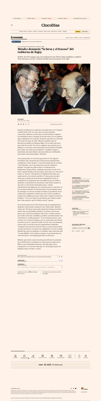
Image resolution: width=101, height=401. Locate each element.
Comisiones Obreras (24, 267)
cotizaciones (69, 357)
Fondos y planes (46, 31)
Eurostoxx (78, 231)
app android (86, 357)
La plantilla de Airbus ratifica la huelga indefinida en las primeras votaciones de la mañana (81, 187)
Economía (35, 31)
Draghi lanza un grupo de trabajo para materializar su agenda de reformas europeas (80, 198)
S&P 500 (29, 18)
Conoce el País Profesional (50, 364)
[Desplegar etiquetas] (62, 267)
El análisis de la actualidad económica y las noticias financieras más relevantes (35, 256)
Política (80, 37)
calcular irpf (15, 357)
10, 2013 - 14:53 (25, 120)
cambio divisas (51, 357)
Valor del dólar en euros (78, 18)
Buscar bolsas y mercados (78, 224)
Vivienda (67, 37)
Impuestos (76, 37)
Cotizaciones (40, 31)
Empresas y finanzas (23, 31)
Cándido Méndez (50, 267)
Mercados (30, 31)
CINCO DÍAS (21, 119)
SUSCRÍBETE (78, 31)
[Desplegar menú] (12, 25)
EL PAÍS (64, 31)
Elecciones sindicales (42, 267)
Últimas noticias (54, 31)
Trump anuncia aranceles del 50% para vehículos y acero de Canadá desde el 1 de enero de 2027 (81, 192)
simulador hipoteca (24, 357)
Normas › (61, 260)
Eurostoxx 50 (60, 18)
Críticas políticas (33, 267)
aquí (46, 273)
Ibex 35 (15, 18)
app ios (79, 357)
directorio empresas (61, 357)
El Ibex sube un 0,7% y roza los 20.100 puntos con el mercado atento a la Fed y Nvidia (80, 181)
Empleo (71, 37)
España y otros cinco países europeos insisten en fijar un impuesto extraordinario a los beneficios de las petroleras (81, 213)
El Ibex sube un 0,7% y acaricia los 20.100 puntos (32, 41)
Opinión (59, 31)
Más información (21, 273)
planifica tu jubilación (42, 357)
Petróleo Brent (44, 18)
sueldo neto (33, 357)
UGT (18, 267)
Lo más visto (75, 208)
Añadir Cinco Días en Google (57, 124)
